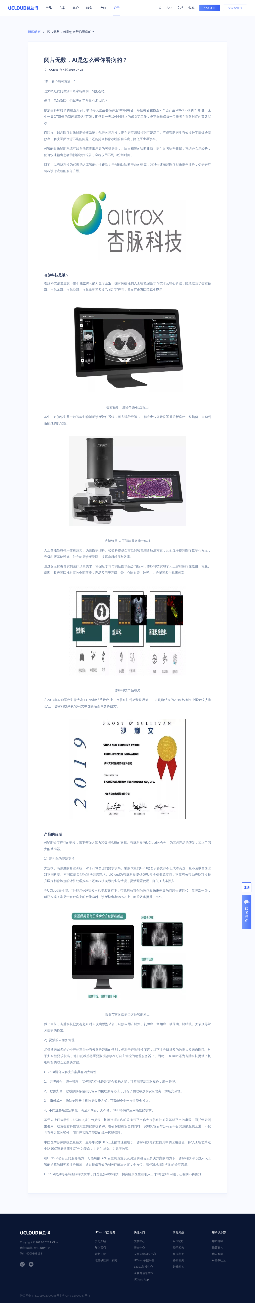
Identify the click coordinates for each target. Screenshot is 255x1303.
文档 (180, 8)
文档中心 (139, 1241)
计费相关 (178, 1266)
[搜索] (160, 8)
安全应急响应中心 (145, 1253)
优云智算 (217, 1253)
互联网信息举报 (143, 1273)
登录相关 (178, 1247)
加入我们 (100, 1247)
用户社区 (217, 1241)
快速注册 (209, 8)
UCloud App (141, 1279)
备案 (191, 8)
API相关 (178, 1241)
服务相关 (178, 1253)
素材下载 (100, 1253)
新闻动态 (34, 32)
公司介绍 (100, 1241)
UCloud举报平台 (144, 1260)
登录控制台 (235, 8)
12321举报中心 (143, 1266)
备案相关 (178, 1260)
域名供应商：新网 (106, 1260)
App (169, 8)
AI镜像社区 (219, 1260)
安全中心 (139, 1247)
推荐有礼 (217, 1247)
